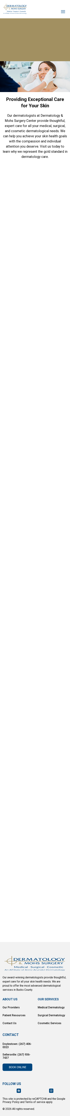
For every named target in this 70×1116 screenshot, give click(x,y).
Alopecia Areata (15, 411)
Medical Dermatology (51, 1007)
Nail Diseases (35, 392)
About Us (10, 999)
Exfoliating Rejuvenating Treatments (41, 313)
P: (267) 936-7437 (15, 619)
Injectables (26, 304)
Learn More (16, 223)
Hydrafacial (49, 304)
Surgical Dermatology (51, 1015)
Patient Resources (14, 1015)
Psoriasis (58, 392)
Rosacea (10, 401)
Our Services (48, 999)
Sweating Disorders (17, 382)
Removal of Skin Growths (21, 362)
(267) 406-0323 (16, 519)
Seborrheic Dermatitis (18, 421)
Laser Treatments (16, 333)
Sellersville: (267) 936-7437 (16, 1056)
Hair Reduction (53, 323)
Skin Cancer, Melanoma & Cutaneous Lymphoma (35, 432)
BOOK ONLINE (17, 1067)
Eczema (30, 401)
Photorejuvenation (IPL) (20, 343)
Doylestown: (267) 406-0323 (17, 1045)
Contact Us (9, 1023)
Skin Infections (47, 382)
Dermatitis (11, 392)
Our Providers (11, 1007)
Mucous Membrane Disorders (23, 372)
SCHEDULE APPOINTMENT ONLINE (32, 533)
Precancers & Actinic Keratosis (24, 352)
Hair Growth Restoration (20, 323)
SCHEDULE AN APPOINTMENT (35, 55)
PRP (7, 313)
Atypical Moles (42, 411)
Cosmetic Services (49, 1023)
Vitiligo (47, 401)
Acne (8, 304)
